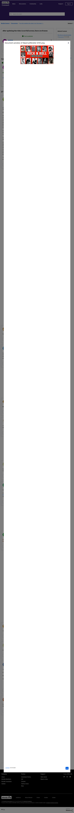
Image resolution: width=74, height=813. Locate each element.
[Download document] (67, 768)
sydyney (7, 767)
